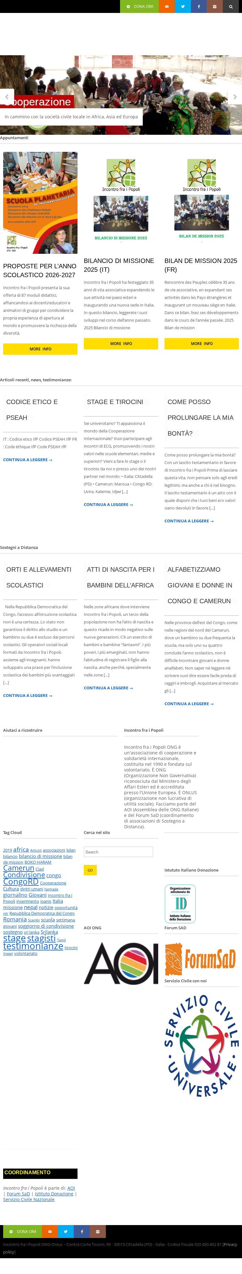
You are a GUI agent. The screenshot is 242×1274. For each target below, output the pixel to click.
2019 (7, 850)
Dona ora (143, 6)
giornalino (15, 894)
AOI (71, 1188)
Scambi (34, 920)
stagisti (41, 938)
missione (13, 907)
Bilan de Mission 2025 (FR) (200, 265)
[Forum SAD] (201, 975)
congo (53, 875)
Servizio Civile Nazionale (29, 1199)
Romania (15, 919)
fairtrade (51, 889)
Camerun (18, 868)
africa (21, 849)
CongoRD (21, 881)
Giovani (38, 894)
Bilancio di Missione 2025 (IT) (119, 265)
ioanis (45, 901)
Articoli (36, 850)
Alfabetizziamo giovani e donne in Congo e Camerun (200, 585)
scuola (48, 919)
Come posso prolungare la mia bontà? (200, 417)
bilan (71, 850)
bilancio (10, 856)
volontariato (25, 953)
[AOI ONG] (121, 983)
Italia (58, 901)
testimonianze (33, 945)
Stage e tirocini (115, 401)
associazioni (54, 850)
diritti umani (31, 889)
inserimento (27, 901)
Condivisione (24, 874)
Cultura (11, 888)
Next (235, 97)
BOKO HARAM (38, 862)
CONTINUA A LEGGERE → (28, 459)
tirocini (71, 947)
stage (14, 938)
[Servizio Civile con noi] (201, 1095)
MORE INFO (40, 349)
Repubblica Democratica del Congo (42, 913)
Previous (7, 97)
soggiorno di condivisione (46, 926)
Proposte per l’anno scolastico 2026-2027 (40, 270)
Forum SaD (18, 1194)
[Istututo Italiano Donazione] (180, 922)
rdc (5, 913)
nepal (30, 907)
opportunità (66, 907)
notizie (46, 907)
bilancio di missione (40, 856)
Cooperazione (53, 883)
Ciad (40, 869)
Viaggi (8, 953)
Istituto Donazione (54, 1194)
